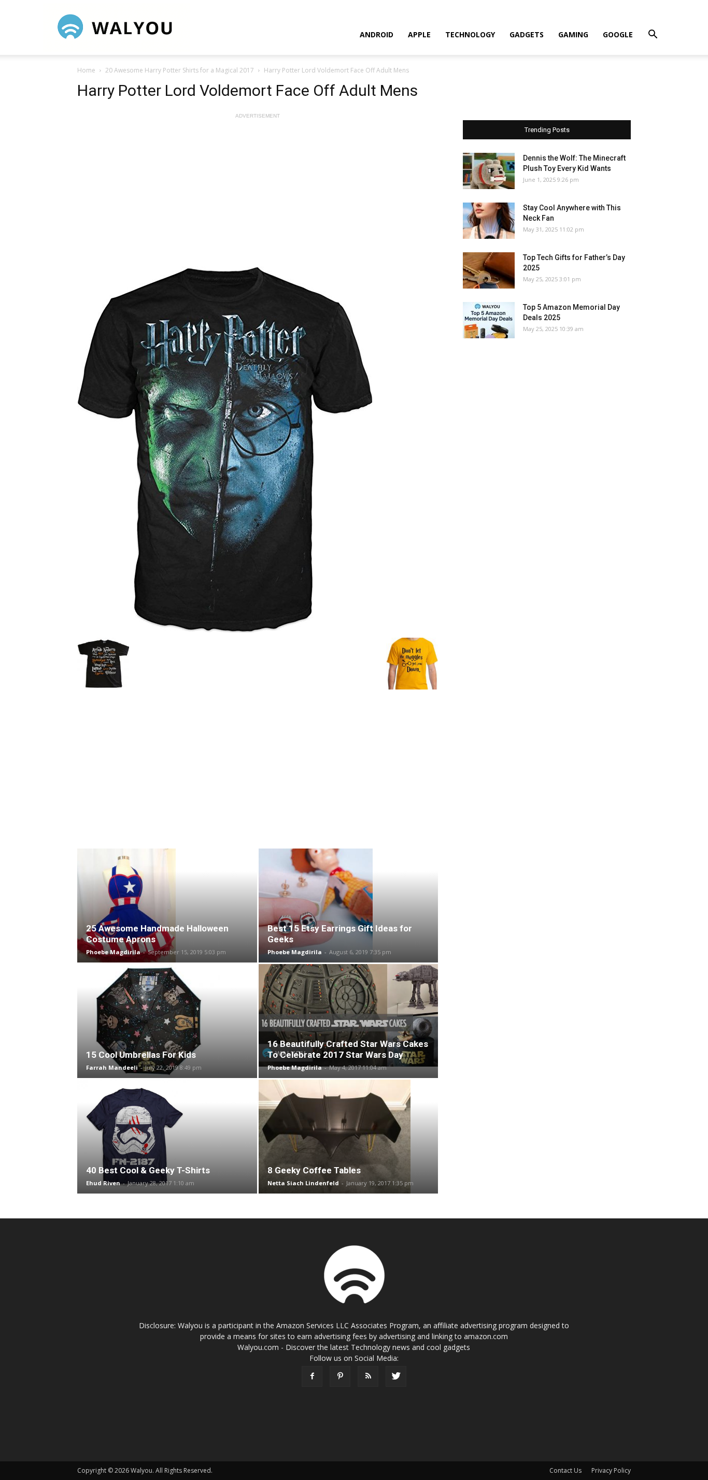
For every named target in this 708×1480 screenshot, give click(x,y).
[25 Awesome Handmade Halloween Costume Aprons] (167, 905)
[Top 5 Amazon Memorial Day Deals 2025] (489, 320)
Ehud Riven (103, 1183)
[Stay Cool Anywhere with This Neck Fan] (489, 221)
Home (86, 70)
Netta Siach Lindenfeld (303, 1183)
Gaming (573, 34)
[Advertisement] (257, 193)
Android (376, 34)
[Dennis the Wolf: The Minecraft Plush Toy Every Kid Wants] (489, 171)
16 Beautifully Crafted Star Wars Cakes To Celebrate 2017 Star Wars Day (347, 1049)
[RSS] (368, 1376)
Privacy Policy (611, 1470)
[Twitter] (396, 1376)
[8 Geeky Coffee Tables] (348, 1137)
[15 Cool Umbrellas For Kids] (167, 1021)
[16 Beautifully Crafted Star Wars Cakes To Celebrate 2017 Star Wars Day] (348, 1015)
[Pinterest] (340, 1376)
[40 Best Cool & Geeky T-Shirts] (167, 1137)
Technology (470, 34)
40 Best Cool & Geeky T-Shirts (148, 1170)
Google (618, 34)
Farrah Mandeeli (112, 1067)
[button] (652, 35)
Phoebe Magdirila (113, 952)
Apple (419, 34)
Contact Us (565, 1470)
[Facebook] (312, 1376)
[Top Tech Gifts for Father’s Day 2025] (489, 270)
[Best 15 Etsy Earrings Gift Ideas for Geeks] (348, 905)
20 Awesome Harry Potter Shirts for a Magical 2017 (179, 70)
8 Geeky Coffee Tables (314, 1170)
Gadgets (526, 34)
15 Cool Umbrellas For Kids (141, 1055)
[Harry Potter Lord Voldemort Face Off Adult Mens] (257, 449)
